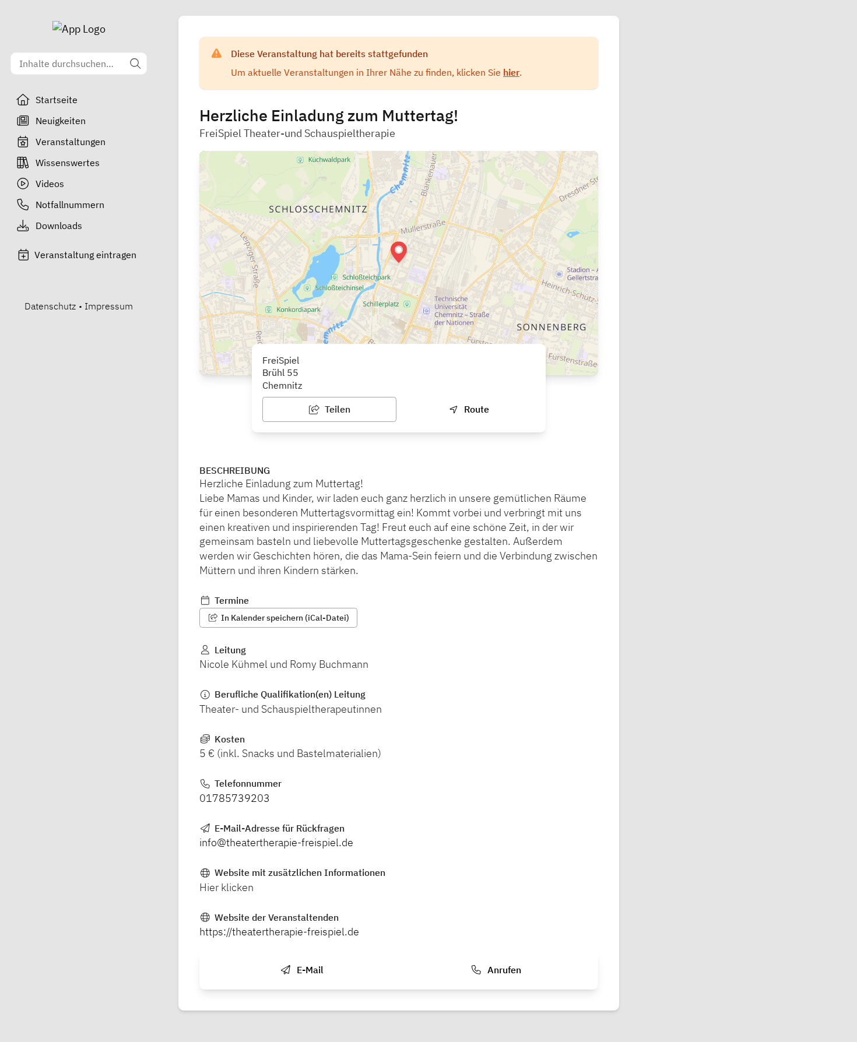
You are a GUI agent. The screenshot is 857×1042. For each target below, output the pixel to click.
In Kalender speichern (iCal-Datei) (284, 617)
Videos (50, 183)
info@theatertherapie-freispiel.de (276, 842)
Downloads (59, 225)
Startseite (57, 99)
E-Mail (309, 970)
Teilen (336, 409)
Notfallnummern (70, 204)
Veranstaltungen (71, 141)
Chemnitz (282, 385)
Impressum (109, 306)
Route (475, 409)
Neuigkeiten (61, 120)
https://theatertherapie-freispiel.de (279, 931)
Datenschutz (50, 306)
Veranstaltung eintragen (85, 254)
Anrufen (503, 970)
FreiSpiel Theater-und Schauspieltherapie (297, 133)
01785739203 (234, 798)
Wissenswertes (68, 162)
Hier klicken (226, 887)
